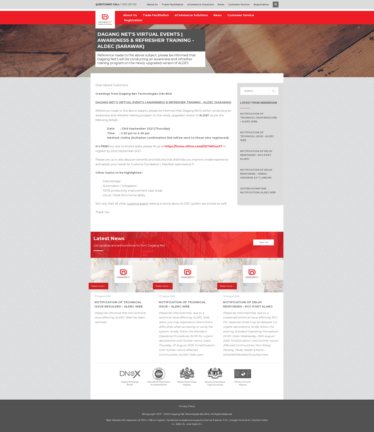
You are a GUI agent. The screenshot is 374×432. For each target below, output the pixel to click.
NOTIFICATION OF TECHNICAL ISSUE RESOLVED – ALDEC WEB (258, 117)
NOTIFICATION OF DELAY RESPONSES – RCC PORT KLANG (256, 155)
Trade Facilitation (172, 4)
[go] (273, 91)
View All (263, 242)
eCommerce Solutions (200, 4)
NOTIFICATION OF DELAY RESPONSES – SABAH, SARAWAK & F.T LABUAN (256, 173)
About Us (152, 4)
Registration (261, 4)
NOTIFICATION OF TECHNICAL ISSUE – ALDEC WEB (257, 136)
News (221, 4)
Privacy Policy (187, 406)
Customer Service (239, 4)
